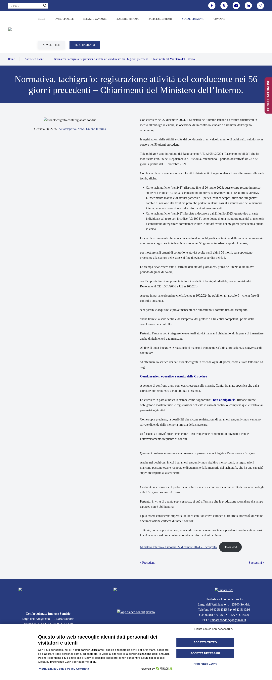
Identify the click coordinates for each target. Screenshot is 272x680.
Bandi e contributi (160, 19)
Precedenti (148, 562)
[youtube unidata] (236, 5)
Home (41, 19)
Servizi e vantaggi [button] (95, 19)
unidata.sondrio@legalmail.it (228, 620)
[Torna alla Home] (23, 32)
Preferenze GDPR (205, 663)
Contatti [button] (219, 19)
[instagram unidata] (260, 5)
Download (230, 547)
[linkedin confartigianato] (248, 5)
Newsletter (51, 44)
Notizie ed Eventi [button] (193, 19)
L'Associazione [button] (64, 19)
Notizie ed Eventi (34, 59)
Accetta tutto (205, 642)
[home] (48, 597)
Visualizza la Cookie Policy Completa (64, 668)
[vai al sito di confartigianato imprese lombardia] (136, 596)
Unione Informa (96, 128)
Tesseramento (84, 44)
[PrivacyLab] (163, 669)
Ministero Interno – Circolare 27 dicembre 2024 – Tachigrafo (178, 547)
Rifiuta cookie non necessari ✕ (213, 628)
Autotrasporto (67, 128)
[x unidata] (224, 5)
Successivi (255, 562)
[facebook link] (211, 5)
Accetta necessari (205, 653)
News (80, 128)
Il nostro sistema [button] (127, 19)
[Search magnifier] (45, 5)
